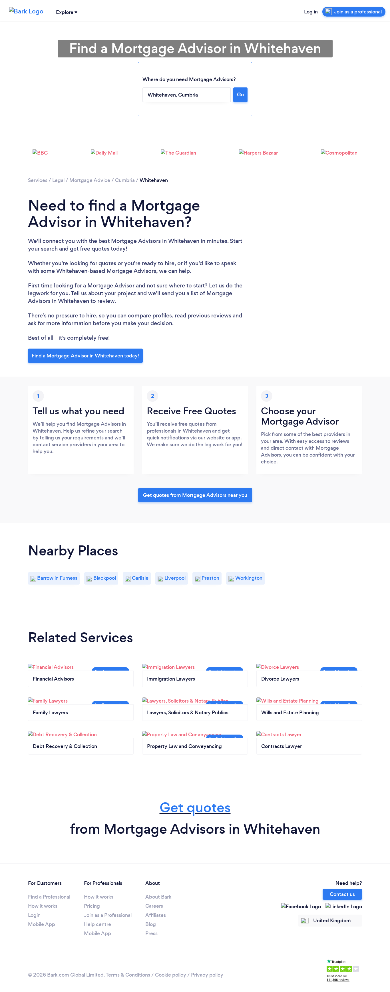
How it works (42, 906)
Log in (311, 11)
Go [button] (240, 94)
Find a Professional (49, 896)
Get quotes (195, 807)
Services (37, 180)
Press (151, 933)
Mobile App (41, 924)
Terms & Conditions (128, 974)
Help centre (97, 924)
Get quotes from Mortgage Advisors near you (195, 495)
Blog (150, 924)
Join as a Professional (108, 915)
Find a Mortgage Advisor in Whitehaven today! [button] (85, 355)
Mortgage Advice (89, 180)
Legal (58, 180)
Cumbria (125, 180)
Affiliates (155, 915)
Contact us (342, 894)
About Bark (158, 896)
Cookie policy (170, 974)
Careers (154, 906)
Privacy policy (207, 974)
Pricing (92, 906)
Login (34, 915)
